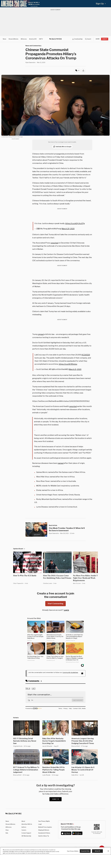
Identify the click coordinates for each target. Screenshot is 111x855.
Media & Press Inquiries (45, 827)
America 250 (33, 39)
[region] (55, 851)
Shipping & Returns (43, 830)
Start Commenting (55, 604)
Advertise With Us (27, 824)
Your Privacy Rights (44, 821)
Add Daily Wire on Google (63, 146)
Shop (7, 830)
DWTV (41, 39)
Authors (24, 827)
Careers (24, 830)
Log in (66, 610)
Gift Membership (26, 836)
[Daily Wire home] (55, 39)
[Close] (108, 851)
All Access (24, 39)
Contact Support (26, 833)
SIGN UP (104, 39)
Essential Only (85, 851)
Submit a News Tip (43, 836)
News (4, 39)
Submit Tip (55, 799)
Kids (7, 833)
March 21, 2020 (75, 369)
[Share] (83, 70)
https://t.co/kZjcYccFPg (75, 223)
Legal (40, 824)
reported (54, 243)
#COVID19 (86, 355)
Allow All (97, 851)
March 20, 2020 (68, 229)
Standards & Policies (44, 833)
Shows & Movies (13, 39)
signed (41, 334)
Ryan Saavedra (30, 62)
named (60, 463)
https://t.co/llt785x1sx (68, 364)
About (23, 821)
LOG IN (97, 39)
